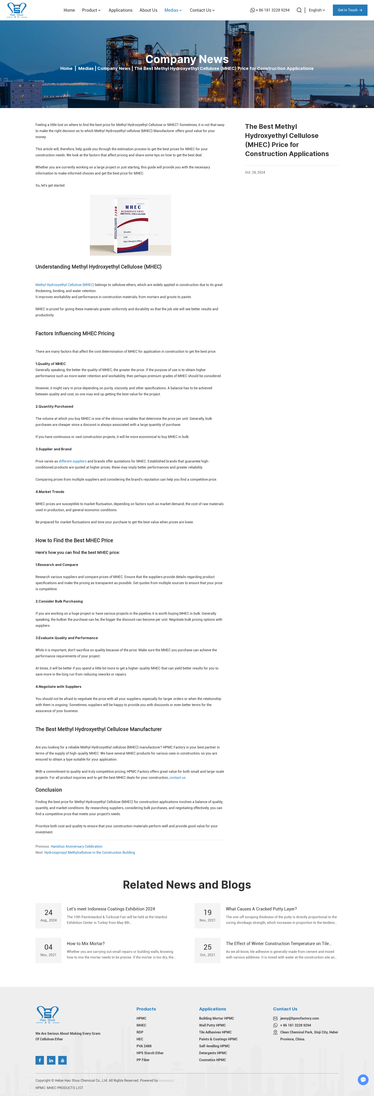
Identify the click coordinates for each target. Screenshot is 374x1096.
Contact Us (200, 10)
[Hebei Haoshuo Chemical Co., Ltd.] (16, 10)
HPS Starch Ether (150, 1053)
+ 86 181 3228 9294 (273, 10)
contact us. (177, 778)
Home (69, 10)
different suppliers (73, 461)
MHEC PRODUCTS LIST (65, 1088)
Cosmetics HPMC (212, 1060)
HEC (140, 1039)
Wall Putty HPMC (212, 1025)
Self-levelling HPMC (214, 1046)
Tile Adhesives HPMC (215, 1032)
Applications (120, 10)
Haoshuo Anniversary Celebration (76, 846)
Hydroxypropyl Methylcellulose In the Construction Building (89, 852)
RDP (140, 1032)
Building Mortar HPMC (216, 1018)
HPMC (141, 1018)
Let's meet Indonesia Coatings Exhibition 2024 (111, 909)
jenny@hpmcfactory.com (299, 1018)
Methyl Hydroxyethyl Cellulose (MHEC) (64, 285)
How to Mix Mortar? (86, 943)
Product (89, 10)
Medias (171, 10)
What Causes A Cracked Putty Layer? (261, 909)
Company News (114, 68)
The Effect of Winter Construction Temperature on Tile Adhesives (277, 944)
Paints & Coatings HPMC (218, 1039)
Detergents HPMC (213, 1053)
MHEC (141, 1025)
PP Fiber (143, 1060)
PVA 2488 (144, 1046)
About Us (148, 10)
